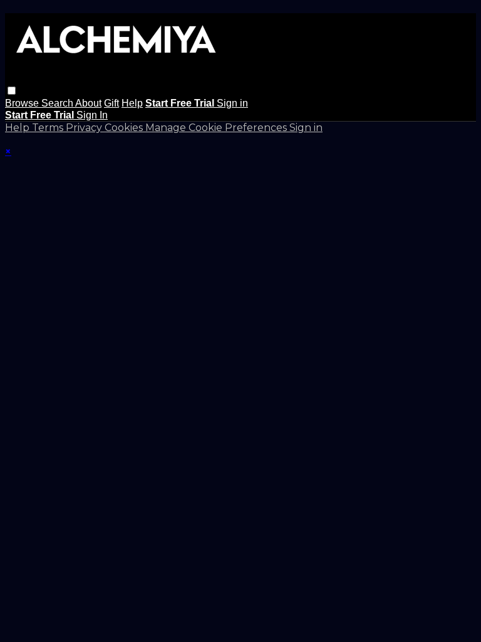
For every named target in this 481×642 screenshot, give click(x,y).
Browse (23, 103)
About (88, 103)
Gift (111, 103)
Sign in (232, 103)
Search (58, 103)
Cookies (125, 128)
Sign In (92, 115)
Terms (49, 128)
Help (132, 103)
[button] (12, 91)
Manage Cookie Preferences (217, 128)
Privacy (85, 128)
